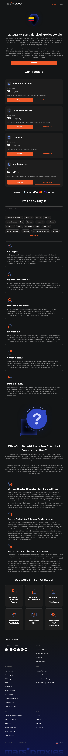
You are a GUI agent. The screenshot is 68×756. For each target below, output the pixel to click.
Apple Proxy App (10, 731)
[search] (7, 209)
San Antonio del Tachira (14, 222)
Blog (6, 683)
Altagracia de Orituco (13, 217)
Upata (38, 217)
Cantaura (50, 222)
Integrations (9, 671)
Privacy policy (40, 675)
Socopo (55, 231)
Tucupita (26, 231)
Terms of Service (41, 671)
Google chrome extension (13, 716)
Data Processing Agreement (45, 683)
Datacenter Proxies (42, 654)
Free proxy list (9, 702)
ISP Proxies (39, 657)
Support (38, 723)
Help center (8, 687)
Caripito (30, 222)
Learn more (47, 100)
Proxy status (9, 694)
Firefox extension (10, 719)
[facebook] (18, 649)
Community (40, 727)
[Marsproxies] (13, 3)
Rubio (19, 227)
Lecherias (46, 227)
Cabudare (9, 227)
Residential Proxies (41, 650)
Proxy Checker (9, 735)
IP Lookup (8, 723)
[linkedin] (22, 649)
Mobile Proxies (40, 661)
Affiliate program (10, 679)
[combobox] (35, 208)
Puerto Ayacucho (12, 231)
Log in (54, 4)
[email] (6, 649)
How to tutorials (10, 690)
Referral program (10, 675)
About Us (38, 716)
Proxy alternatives (10, 706)
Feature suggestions (11, 698)
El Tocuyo (29, 217)
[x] (11, 649)
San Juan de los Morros (41, 231)
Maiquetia (40, 222)
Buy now (34, 63)
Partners (38, 719)
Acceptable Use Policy (43, 679)
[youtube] (26, 649)
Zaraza (47, 217)
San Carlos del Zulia (32, 227)
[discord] (14, 649)
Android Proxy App (10, 727)
